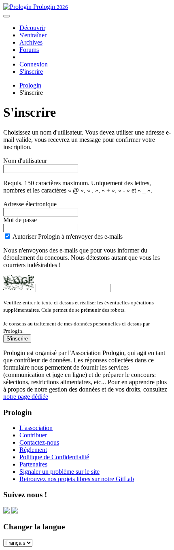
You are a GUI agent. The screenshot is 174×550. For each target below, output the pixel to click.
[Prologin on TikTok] (14, 511)
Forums (29, 49)
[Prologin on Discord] (7, 511)
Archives (30, 42)
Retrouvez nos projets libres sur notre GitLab (76, 478)
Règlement (33, 449)
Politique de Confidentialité (54, 457)
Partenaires (33, 464)
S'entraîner (33, 35)
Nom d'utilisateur (25, 160)
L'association (36, 427)
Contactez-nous (39, 442)
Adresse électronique (30, 204)
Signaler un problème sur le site (59, 471)
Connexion (33, 64)
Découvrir (32, 27)
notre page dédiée (25, 396)
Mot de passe (20, 219)
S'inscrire (31, 71)
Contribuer (33, 435)
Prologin (50, 6)
